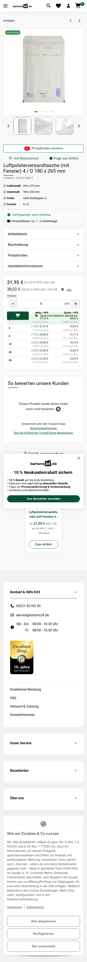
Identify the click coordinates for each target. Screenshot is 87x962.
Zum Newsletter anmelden (44, 499)
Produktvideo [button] (17, 255)
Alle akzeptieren (43, 921)
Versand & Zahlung (24, 706)
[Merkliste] (58, 6)
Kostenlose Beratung (25, 689)
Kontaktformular (22, 715)
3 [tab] (46, 111)
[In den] (18, 316)
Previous (8, 126)
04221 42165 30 (28, 606)
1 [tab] (36, 111)
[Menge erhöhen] (75, 304)
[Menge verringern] (13, 304)
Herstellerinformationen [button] (25, 266)
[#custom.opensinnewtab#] (21, 657)
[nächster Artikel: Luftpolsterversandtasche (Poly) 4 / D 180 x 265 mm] (79, 21)
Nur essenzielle (43, 946)
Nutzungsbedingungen (43, 428)
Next (78, 126)
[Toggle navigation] (5, 6)
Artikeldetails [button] (17, 234)
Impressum (14, 907)
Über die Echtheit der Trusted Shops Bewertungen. (43, 432)
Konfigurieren (43, 934)
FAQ (13, 698)
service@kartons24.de (32, 615)
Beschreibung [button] (18, 245)
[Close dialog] (79, 458)
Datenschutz (35, 907)
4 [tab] (51, 111)
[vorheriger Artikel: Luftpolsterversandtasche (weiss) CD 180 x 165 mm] (71, 21)
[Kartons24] (22, 6)
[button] (68, 6)
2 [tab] (41, 111)
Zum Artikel (43, 544)
